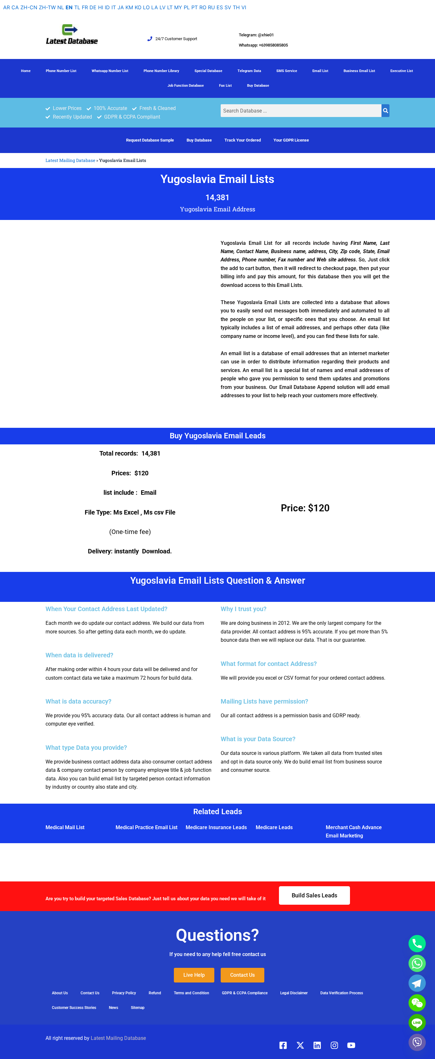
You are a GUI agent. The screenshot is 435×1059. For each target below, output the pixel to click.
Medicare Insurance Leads (216, 827)
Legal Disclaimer (294, 993)
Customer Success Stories (74, 1007)
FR (85, 7)
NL (60, 7)
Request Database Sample (150, 140)
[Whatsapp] (417, 963)
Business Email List (359, 71)
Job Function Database (186, 86)
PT (194, 7)
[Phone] (417, 943)
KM (129, 7)
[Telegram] (417, 983)
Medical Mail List (65, 827)
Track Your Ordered (243, 140)
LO (146, 7)
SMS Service (286, 71)
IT (113, 7)
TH (236, 7)
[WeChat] (417, 1003)
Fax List (225, 86)
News (113, 1007)
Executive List (401, 71)
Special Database (208, 71)
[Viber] (417, 1042)
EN (69, 7)
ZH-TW (47, 7)
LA (154, 7)
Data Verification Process (341, 993)
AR (6, 7)
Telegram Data (249, 71)
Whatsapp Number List (110, 71)
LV (163, 7)
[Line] (417, 1022)
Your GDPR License (291, 140)
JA (121, 7)
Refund (155, 993)
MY (178, 7)
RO (202, 7)
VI (243, 7)
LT (170, 7)
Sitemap (138, 1007)
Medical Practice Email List (146, 827)
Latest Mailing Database (70, 160)
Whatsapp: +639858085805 (263, 45)
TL (77, 7)
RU (211, 7)
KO (138, 7)
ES (220, 7)
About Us (60, 993)
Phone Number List (61, 71)
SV (228, 7)
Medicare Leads (274, 827)
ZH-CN (28, 7)
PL (187, 7)
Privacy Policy (124, 993)
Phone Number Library (161, 71)
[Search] (385, 110)
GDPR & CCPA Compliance (244, 993)
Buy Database (258, 86)
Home (26, 71)
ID (107, 7)
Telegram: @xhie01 (256, 35)
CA (15, 7)
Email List (320, 71)
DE (92, 7)
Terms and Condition (191, 993)
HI (100, 7)
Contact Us (90, 993)
